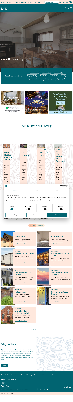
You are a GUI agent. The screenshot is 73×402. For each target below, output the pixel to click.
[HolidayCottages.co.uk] (12, 102)
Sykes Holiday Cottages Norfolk (8, 156)
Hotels (41, 79)
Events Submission (39, 375)
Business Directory (26, 375)
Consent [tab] (15, 190)
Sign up (4, 365)
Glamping (63, 76)
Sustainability (15, 375)
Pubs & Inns (61, 79)
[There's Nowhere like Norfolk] (60, 102)
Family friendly (54, 76)
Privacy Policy (52, 375)
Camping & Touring (32, 76)
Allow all (57, 214)
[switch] (28, 209)
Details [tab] (36, 190)
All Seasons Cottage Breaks (59, 293)
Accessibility (5, 375)
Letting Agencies (50, 79)
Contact (3, 379)
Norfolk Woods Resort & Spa (60, 254)
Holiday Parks (32, 79)
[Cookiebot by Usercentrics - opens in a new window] (61, 186)
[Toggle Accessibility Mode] (70, 2)
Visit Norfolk (15, 2)
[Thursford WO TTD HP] (36, 102)
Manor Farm (20, 236)
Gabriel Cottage (22, 292)
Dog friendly (43, 76)
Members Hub (12, 379)
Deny (15, 214)
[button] (71, 8)
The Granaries (26, 153)
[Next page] (40, 329)
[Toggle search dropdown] (68, 8)
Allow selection (36, 214)
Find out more (20, 243)
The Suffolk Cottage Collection (59, 274)
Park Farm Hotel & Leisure (23, 274)
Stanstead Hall (57, 236)
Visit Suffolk (23, 2)
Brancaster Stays (43, 153)
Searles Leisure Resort (24, 253)
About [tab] (57, 190)
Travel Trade (37, 2)
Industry (30, 2)
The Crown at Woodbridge (61, 157)
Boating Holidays (46, 72)
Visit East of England (6, 2)
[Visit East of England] (4, 8)
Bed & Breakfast (34, 72)
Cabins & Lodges (58, 72)
